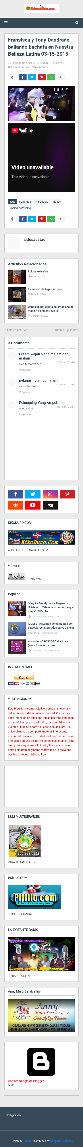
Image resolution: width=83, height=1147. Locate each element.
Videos (56, 201)
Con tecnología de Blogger (26, 1081)
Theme (27, 1141)
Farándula (42, 201)
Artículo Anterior (17, 330)
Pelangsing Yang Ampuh (38, 403)
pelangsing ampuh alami (38, 380)
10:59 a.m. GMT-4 (65, 362)
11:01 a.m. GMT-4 (65, 406)
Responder (25, 369)
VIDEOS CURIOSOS (21, 207)
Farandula (17, 67)
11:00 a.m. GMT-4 (65, 384)
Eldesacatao (19, 63)
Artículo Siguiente (65, 330)
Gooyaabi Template (61, 1141)
